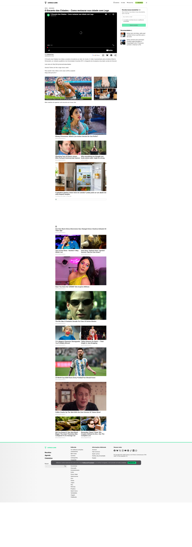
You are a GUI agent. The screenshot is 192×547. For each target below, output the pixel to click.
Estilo (72, 472)
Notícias (73, 486)
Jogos (72, 482)
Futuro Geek (74, 474)
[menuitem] (56, 453)
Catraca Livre (50, 54)
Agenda (117, 2)
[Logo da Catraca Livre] (51, 2)
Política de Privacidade (88, 462)
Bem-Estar (74, 453)
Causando (73, 460)
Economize (74, 466)
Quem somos (96, 454)
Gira (124, 2)
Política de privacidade (98, 456)
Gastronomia (74, 476)
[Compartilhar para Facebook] (111, 55)
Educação (73, 468)
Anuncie (140, 2)
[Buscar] (65, 466)
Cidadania (51, 8)
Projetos (73, 489)
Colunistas (48, 458)
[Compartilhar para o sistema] (115, 55)
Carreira (73, 455)
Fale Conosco (96, 451)
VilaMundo (74, 497)
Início (46, 8)
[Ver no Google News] (96, 55)
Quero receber (134, 25)
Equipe (94, 458)
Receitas (130, 2)
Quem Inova (74, 491)
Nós (72, 484)
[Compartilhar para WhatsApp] (103, 55)
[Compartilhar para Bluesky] (107, 55)
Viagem (73, 495)
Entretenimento (75, 470)
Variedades (74, 493)
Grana (72, 480)
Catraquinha (74, 457)
